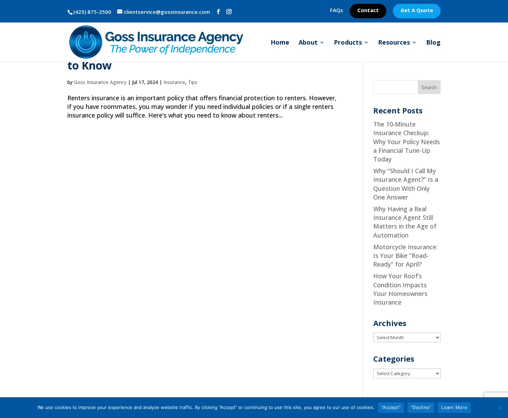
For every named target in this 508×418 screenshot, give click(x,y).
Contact (368, 10)
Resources (394, 43)
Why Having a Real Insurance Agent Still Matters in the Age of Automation (404, 222)
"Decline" (421, 407)
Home (280, 43)
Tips (192, 82)
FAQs (336, 10)
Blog (433, 43)
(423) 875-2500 (92, 11)
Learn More (454, 407)
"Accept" (391, 407)
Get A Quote (417, 10)
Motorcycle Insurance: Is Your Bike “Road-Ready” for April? (405, 255)
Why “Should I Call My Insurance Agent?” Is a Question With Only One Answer (405, 184)
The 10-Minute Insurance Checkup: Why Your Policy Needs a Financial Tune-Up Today (406, 141)
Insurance (174, 82)
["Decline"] (499, 407)
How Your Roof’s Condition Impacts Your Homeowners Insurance (400, 289)
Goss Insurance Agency (100, 82)
